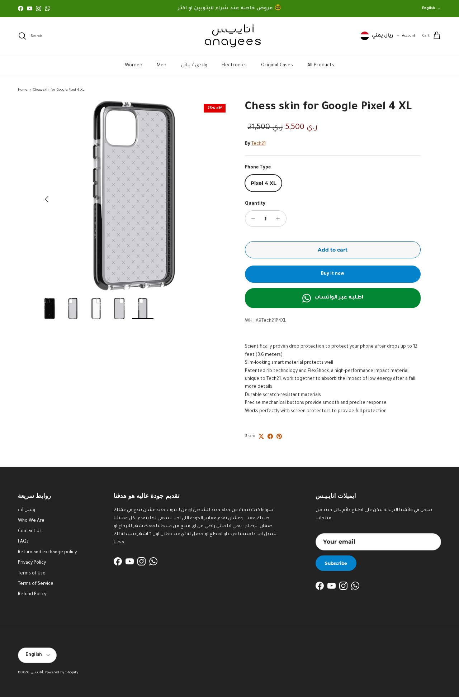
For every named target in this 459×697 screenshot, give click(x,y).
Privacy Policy (32, 562)
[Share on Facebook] (270, 436)
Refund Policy (32, 594)
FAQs (23, 541)
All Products (320, 65)
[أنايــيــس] (229, 36)
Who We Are (31, 521)
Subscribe (336, 563)
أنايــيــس (36, 673)
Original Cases (277, 65)
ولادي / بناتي (194, 65)
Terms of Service (35, 584)
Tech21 (258, 144)
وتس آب (26, 510)
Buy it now (332, 274)
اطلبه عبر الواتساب (338, 298)
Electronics (234, 65)
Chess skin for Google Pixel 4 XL (58, 90)
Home (22, 90)
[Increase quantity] (280, 218)
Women (133, 65)
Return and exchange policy (47, 552)
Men (161, 65)
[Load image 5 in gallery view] (134, 195)
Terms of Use (32, 573)
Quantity (255, 203)
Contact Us (30, 531)
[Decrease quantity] (251, 218)
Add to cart (332, 250)
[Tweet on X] (261, 436)
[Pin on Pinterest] (279, 436)
